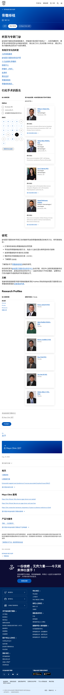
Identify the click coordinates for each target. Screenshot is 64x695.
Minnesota (4, 307)
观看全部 (4, 310)
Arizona (4, 303)
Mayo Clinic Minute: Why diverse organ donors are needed (19, 499)
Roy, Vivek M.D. (41, 357)
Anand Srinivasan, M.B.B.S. (42, 201)
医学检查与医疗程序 (9, 9)
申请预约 (6, 424)
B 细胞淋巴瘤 (6, 479)
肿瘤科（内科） (8, 69)
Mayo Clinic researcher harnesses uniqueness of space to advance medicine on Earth (26, 507)
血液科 (4, 73)
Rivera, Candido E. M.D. (44, 339)
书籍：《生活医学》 (8, 523)
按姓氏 (4, 117)
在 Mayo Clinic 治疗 (24, 26)
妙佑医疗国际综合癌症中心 (22, 268)
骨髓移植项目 (17, 264)
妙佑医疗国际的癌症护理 (11, 58)
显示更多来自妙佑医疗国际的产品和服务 (14, 527)
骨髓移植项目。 (8, 84)
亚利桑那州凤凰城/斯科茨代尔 (13, 113)
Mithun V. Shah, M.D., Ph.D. (43, 110)
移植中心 (5, 65)
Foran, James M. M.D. (43, 304)
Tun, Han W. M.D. (42, 374)
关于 (5, 26)
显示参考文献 (6, 463)
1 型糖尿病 (5, 475)
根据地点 (4, 103)
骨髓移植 (8, 15)
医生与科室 (13, 26)
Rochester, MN (9, 107)
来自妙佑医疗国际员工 (9, 413)
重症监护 (5, 76)
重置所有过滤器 (8, 149)
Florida (4, 305)
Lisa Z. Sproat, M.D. (43, 168)
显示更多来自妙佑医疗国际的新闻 (12, 511)
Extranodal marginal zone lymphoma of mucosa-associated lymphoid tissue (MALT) (26, 483)
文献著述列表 (19, 284)
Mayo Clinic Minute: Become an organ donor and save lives (19, 503)
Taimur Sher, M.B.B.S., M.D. (43, 142)
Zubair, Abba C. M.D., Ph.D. (43, 393)
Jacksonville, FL (9, 110)
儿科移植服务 (7, 54)
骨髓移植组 (6, 80)
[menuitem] (5, 26)
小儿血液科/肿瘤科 (9, 61)
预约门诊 (7, 20)
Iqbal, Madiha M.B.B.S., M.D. (44, 323)
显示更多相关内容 (7, 487)
